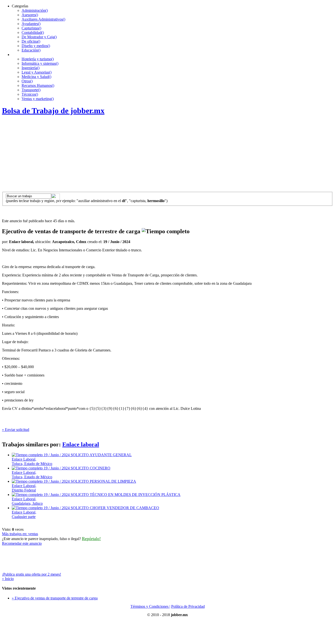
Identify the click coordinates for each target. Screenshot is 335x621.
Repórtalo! (91, 538)
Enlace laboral (80, 444)
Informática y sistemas (40, 63)
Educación (31, 50)
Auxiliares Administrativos (43, 19)
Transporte (31, 90)
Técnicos (30, 94)
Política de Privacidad (188, 606)
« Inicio (8, 579)
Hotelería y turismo (38, 59)
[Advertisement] (167, 155)
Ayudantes (31, 24)
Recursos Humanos (38, 85)
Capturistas (31, 28)
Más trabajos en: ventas (20, 534)
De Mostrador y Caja (39, 37)
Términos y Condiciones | (150, 606)
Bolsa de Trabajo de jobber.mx (53, 110)
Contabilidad (33, 32)
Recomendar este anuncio (22, 543)
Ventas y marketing (38, 99)
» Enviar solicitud (15, 429)
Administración (35, 10)
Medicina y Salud (36, 77)
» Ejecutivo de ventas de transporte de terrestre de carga (55, 598)
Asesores (30, 15)
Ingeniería (30, 68)
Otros (27, 81)
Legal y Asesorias (37, 72)
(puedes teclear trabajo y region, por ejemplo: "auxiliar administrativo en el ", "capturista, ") (87, 201)
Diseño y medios (36, 46)
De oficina (31, 41)
